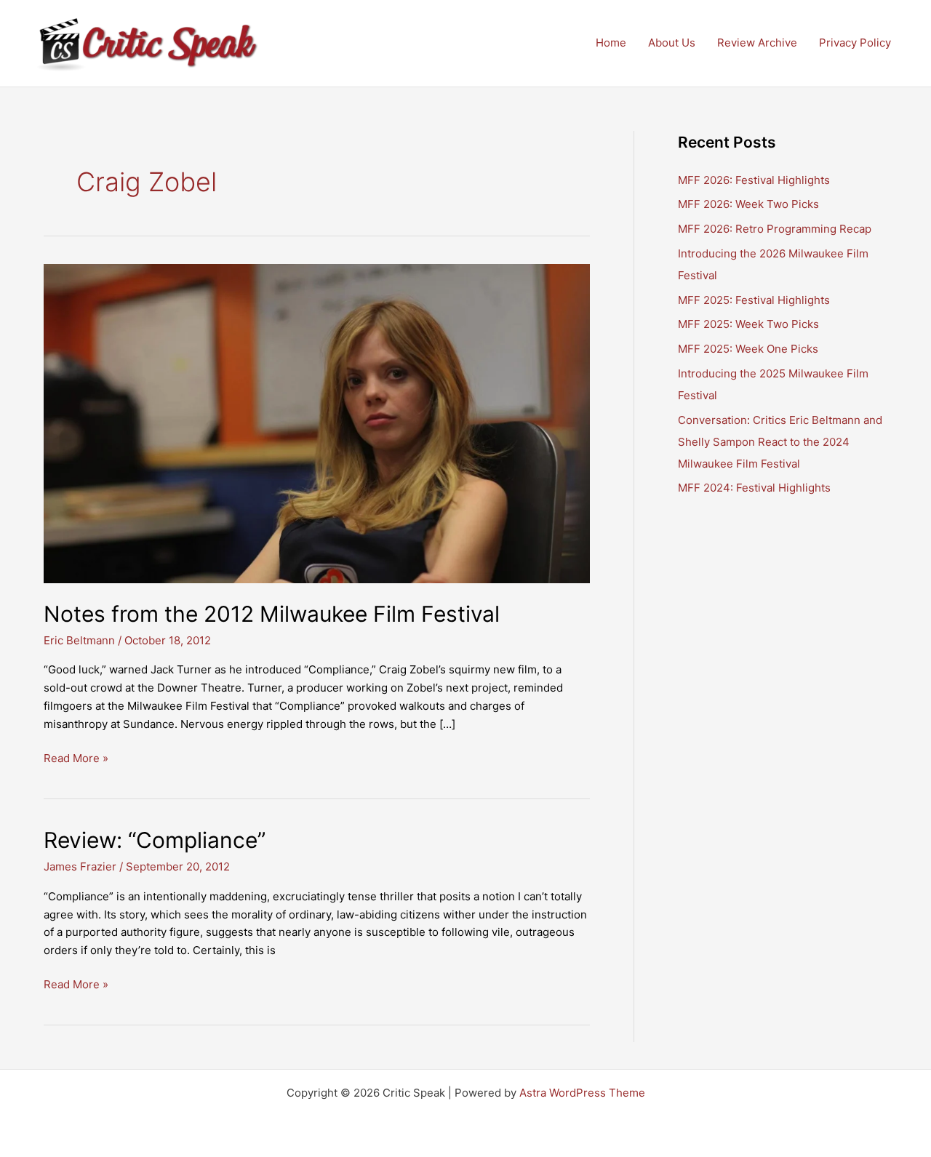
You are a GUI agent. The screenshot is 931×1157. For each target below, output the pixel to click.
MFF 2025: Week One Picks (748, 349)
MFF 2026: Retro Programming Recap (774, 229)
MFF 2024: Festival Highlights (754, 488)
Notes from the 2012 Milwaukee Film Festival (272, 614)
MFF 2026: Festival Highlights (754, 180)
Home (611, 42)
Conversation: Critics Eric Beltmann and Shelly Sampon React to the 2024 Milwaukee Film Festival (780, 442)
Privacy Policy (855, 42)
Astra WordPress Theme (582, 1093)
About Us (671, 42)
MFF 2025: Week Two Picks (748, 324)
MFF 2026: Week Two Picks (748, 204)
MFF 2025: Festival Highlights (754, 300)
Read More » (76, 759)
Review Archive (757, 42)
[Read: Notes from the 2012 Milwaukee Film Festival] (317, 423)
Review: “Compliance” (154, 840)
